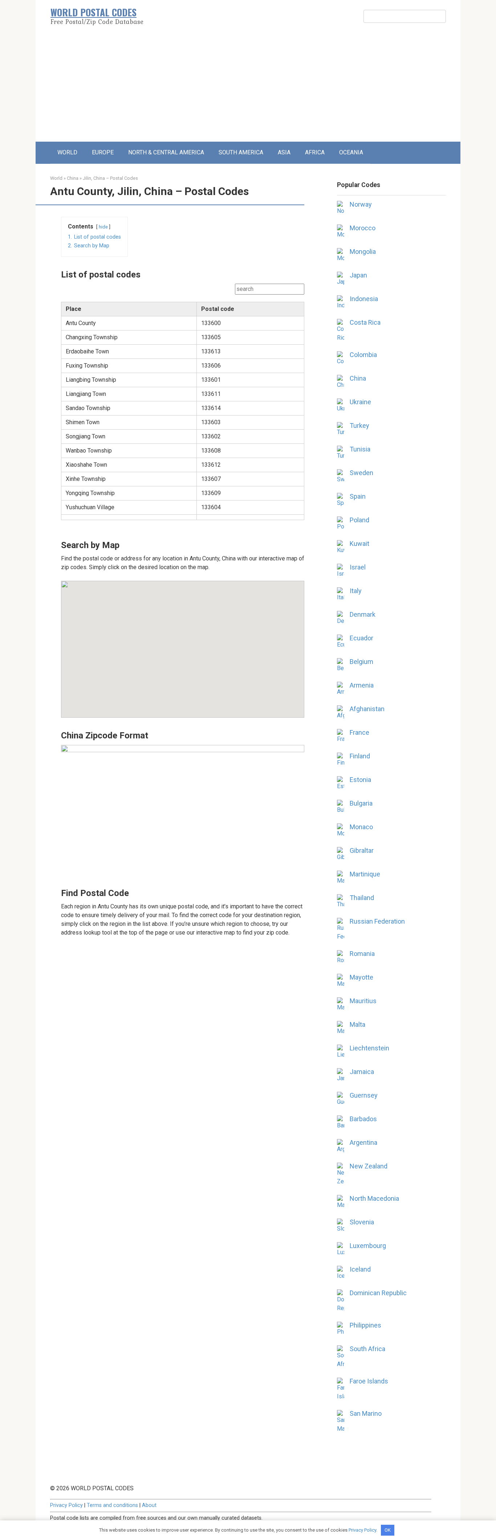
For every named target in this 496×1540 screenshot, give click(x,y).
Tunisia (360, 449)
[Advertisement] (248, 87)
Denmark (362, 614)
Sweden (361, 473)
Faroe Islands (369, 1381)
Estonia (360, 779)
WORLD (67, 152)
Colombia (363, 354)
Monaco (361, 827)
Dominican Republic (378, 1293)
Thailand (362, 897)
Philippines (365, 1325)
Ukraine (360, 402)
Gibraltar (362, 850)
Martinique (365, 874)
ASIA (284, 152)
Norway (361, 204)
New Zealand (368, 1166)
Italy (356, 591)
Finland (360, 756)
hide (103, 227)
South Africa (367, 1349)
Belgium (361, 661)
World (56, 178)
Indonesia (364, 299)
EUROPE (103, 152)
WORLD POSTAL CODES (93, 12)
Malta (357, 1024)
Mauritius (363, 1001)
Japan (358, 275)
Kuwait (359, 543)
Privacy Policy (66, 1505)
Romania (362, 953)
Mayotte (361, 977)
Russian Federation (377, 921)
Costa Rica (365, 322)
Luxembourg (368, 1245)
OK (388, 1530)
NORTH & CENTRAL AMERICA (166, 152)
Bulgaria (361, 803)
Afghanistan (367, 709)
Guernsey (364, 1095)
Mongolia (363, 251)
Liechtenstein (369, 1048)
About (149, 1505)
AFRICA (315, 152)
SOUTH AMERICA (241, 152)
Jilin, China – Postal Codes (110, 178)
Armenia (362, 685)
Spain (358, 496)
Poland (359, 520)
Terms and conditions (112, 1505)
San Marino (366, 1413)
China (72, 178)
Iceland (360, 1269)
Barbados (363, 1119)
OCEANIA (351, 152)
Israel (358, 567)
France (359, 732)
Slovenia (362, 1222)
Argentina (363, 1142)
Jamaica (362, 1071)
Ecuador (361, 638)
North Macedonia (374, 1198)
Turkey (359, 425)
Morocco (362, 228)
